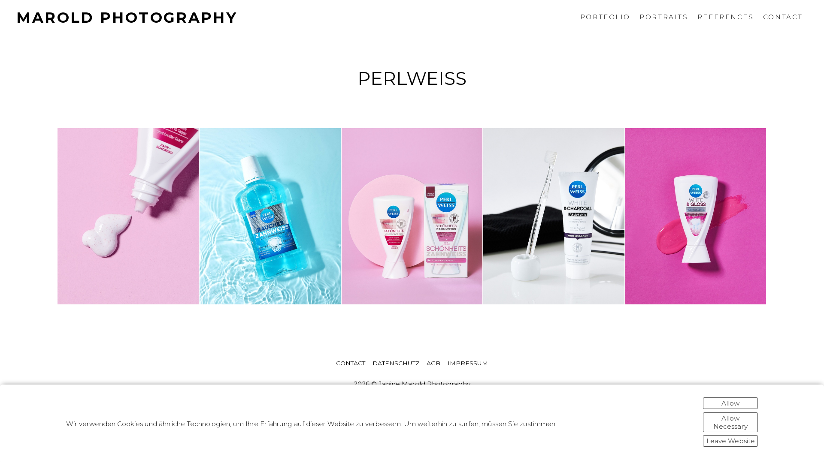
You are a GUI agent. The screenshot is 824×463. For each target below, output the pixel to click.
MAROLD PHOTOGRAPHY (126, 17)
